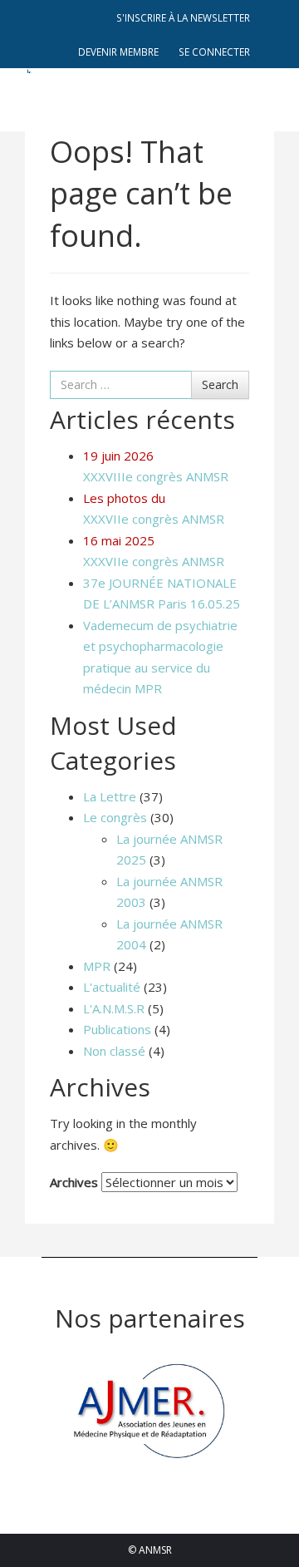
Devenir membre (118, 51)
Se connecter (214, 51)
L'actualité (111, 986)
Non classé (114, 1050)
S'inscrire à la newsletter (183, 17)
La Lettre (109, 796)
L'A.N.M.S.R (114, 1008)
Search (220, 384)
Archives (74, 1182)
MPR (96, 966)
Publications (117, 1029)
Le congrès (115, 817)
